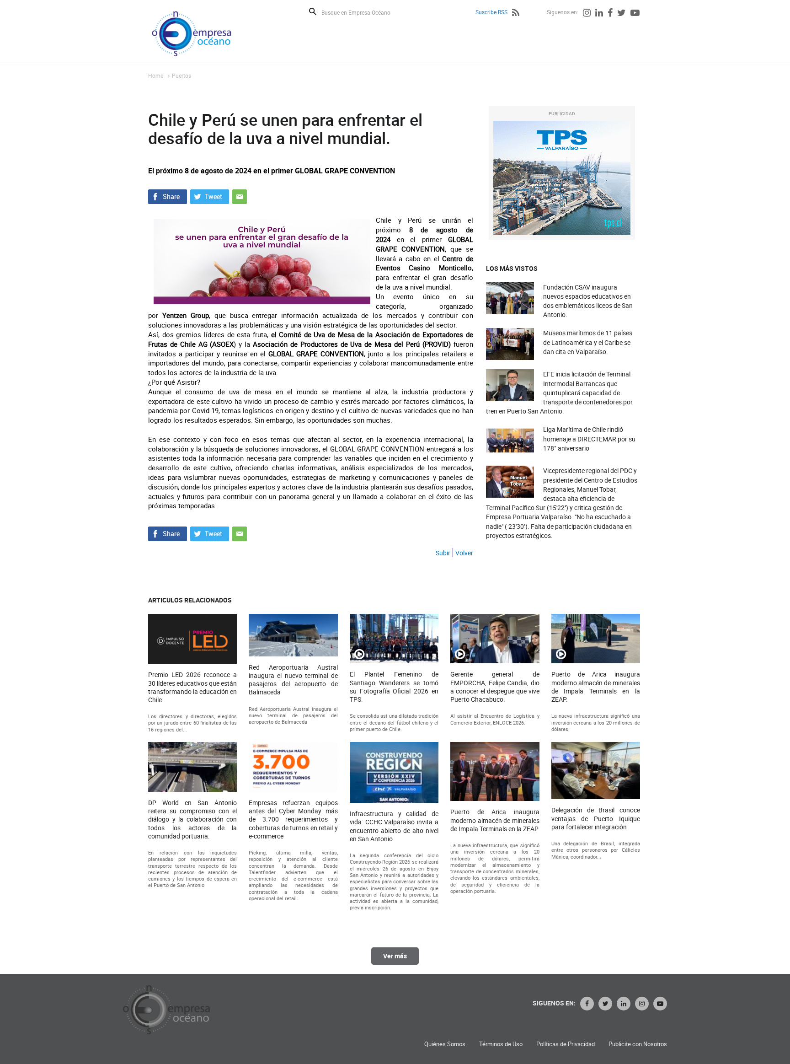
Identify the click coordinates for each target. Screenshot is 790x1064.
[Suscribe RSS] (515, 13)
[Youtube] (635, 13)
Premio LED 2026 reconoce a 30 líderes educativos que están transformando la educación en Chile (192, 687)
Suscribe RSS (491, 12)
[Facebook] (610, 13)
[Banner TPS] (561, 178)
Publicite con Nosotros (638, 1044)
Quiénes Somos (444, 1044)
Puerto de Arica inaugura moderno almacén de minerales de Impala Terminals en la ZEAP (494, 820)
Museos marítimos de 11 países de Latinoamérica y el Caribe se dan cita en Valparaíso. (587, 341)
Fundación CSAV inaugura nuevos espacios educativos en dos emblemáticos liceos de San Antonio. (588, 301)
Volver (464, 552)
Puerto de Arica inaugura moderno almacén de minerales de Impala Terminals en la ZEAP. (595, 687)
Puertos (181, 75)
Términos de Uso (501, 1044)
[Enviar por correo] (239, 195)
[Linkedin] (599, 13)
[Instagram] (587, 13)
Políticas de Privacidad (565, 1044)
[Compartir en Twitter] (209, 195)
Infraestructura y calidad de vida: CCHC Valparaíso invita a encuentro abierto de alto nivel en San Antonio (394, 826)
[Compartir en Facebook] (167, 195)
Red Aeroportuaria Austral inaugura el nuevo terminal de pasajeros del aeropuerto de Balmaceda (293, 680)
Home (155, 75)
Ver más (395, 955)
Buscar (312, 11)
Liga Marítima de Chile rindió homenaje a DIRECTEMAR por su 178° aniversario (589, 438)
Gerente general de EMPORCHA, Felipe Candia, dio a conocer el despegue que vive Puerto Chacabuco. (494, 687)
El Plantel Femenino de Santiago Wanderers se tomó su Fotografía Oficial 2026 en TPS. (394, 687)
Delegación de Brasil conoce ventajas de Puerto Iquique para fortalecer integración (595, 818)
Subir (443, 552)
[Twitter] (621, 13)
